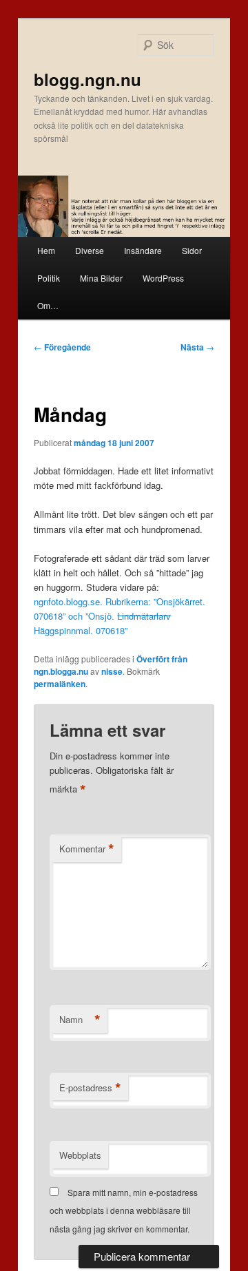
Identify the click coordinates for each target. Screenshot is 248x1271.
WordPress (163, 278)
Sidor (192, 250)
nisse (112, 671)
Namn (80, 1020)
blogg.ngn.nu (87, 79)
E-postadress (90, 1088)
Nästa (197, 347)
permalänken (59, 683)
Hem (46, 250)
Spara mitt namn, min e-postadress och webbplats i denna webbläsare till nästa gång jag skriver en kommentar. (124, 1210)
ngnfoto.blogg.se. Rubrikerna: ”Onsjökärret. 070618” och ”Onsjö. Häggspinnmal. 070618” (119, 616)
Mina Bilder (101, 278)
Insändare (143, 250)
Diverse (89, 250)
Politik (48, 278)
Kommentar (86, 849)
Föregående (62, 347)
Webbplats (80, 1155)
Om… (48, 305)
